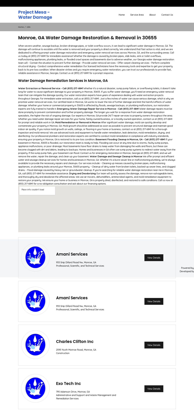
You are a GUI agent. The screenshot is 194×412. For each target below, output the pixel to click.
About (152, 14)
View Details (153, 257)
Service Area (137, 14)
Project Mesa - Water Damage (35, 15)
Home (122, 14)
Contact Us (167, 14)
